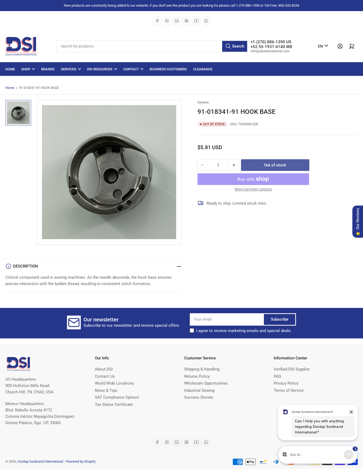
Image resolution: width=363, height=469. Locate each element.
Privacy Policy (286, 383)
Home (10, 69)
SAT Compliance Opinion (117, 397)
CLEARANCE (202, 69)
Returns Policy (197, 376)
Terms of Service (289, 390)
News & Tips (106, 390)
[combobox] (152, 46)
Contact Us (105, 376)
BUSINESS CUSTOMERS (168, 69)
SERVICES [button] (68, 69)
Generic (203, 102)
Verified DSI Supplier (292, 369)
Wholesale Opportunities (206, 383)
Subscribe (279, 319)
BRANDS (47, 69)
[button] (244, 330)
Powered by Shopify (81, 461)
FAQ (277, 376)
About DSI (104, 369)
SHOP (25, 69)
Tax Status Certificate (114, 404)
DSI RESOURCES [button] (99, 69)
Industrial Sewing (199, 390)
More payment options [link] (253, 189)
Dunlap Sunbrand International (40, 461)
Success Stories (198, 397)
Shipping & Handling (202, 369)
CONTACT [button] (131, 69)
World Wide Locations (114, 383)
